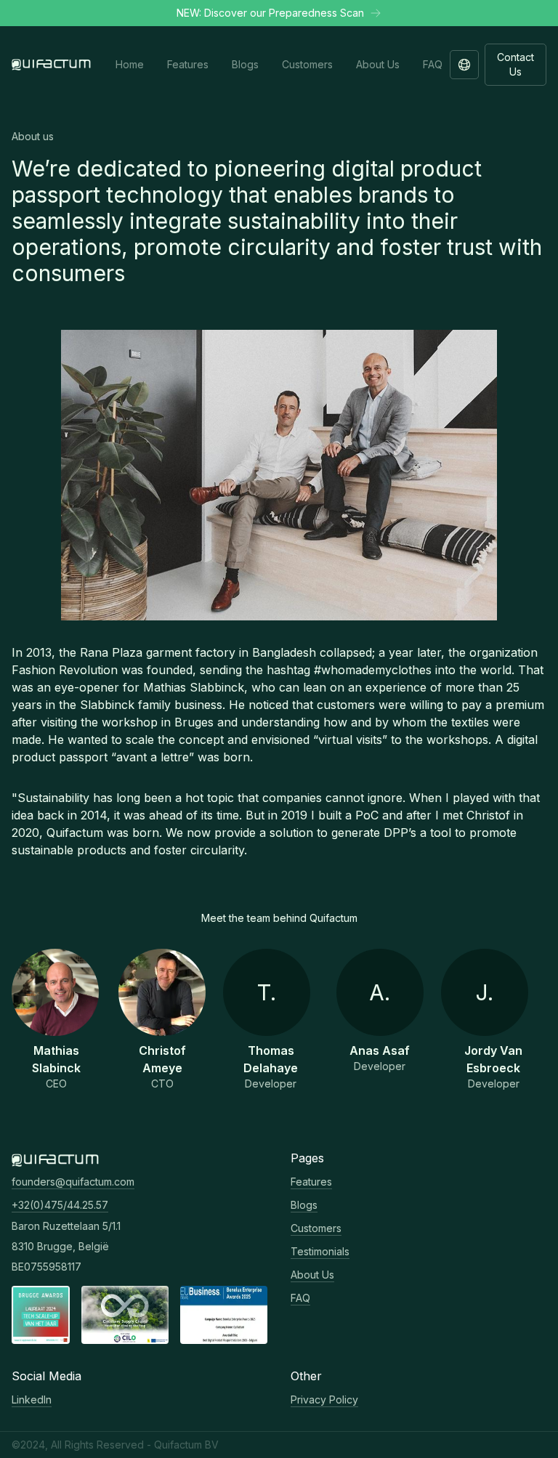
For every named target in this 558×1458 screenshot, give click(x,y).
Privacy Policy (324, 1399)
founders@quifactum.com (73, 1181)
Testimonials (320, 1251)
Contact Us (515, 64)
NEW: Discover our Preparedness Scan (270, 13)
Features (311, 1181)
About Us (312, 1274)
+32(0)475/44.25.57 (60, 1205)
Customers (316, 1228)
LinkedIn (32, 1399)
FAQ (300, 1298)
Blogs (304, 1205)
